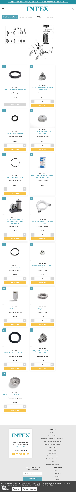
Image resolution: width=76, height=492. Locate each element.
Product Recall (52, 453)
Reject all (16, 489)
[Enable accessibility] (4, 488)
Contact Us (57, 473)
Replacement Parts (10, 17)
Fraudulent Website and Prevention (52, 438)
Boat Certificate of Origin (52, 441)
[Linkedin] (28, 454)
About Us (57, 470)
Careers (57, 479)
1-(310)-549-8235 (20, 446)
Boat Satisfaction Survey (52, 444)
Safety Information (52, 459)
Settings (6, 489)
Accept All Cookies (29, 489)
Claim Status (52, 435)
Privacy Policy (48, 485)
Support (57, 476)
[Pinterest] (24, 454)
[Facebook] (13, 454)
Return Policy (52, 450)
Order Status (52, 433)
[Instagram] (17, 454)
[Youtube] (20, 454)
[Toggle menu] (2, 9)
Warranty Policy (52, 447)
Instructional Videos (26, 17)
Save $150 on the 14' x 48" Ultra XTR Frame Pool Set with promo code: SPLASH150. (38, 2)
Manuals (50, 17)
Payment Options (52, 456)
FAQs (39, 17)
